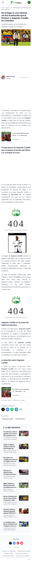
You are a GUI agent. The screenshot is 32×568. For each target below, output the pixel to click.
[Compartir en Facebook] (7, 409)
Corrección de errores (21, 553)
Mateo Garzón (10, 76)
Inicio (2, 7)
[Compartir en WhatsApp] (12, 409)
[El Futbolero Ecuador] (16, 2)
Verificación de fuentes (22, 556)
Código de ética (8, 553)
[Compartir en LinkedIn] (16, 409)
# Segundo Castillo (7, 419)
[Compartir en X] (3, 409)
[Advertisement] (16, 60)
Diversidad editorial (8, 556)
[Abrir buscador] (29, 2)
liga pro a (9, 7)
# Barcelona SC (20, 419)
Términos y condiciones (9, 551)
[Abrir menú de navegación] (2, 2)
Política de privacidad (24, 551)
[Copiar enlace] (21, 409)
